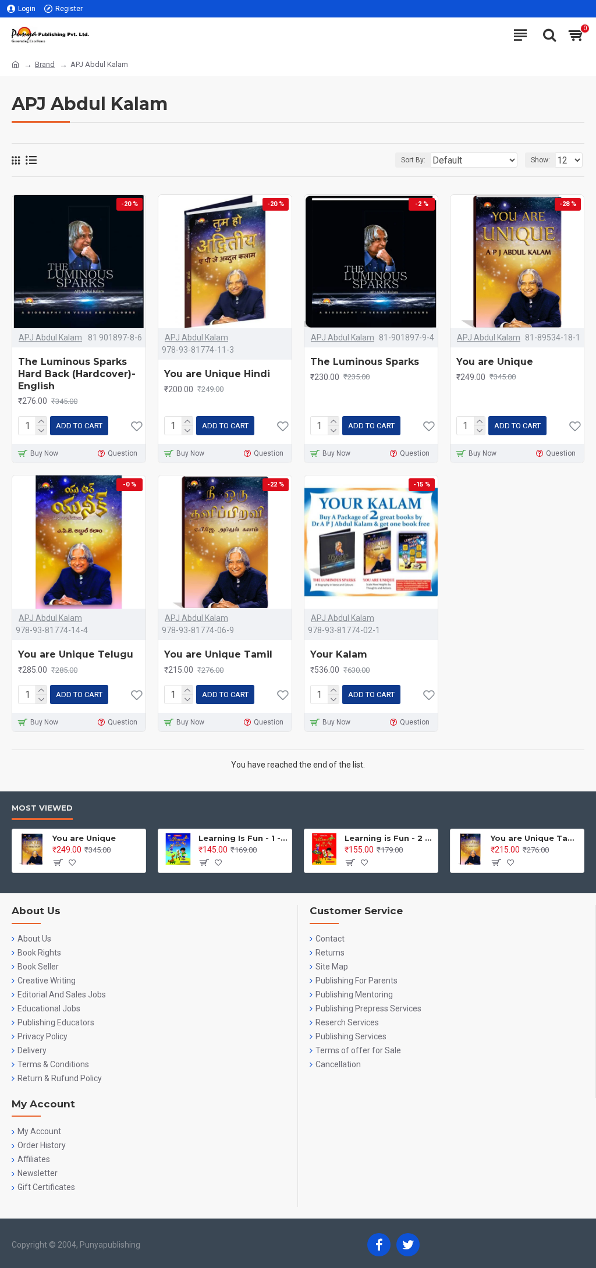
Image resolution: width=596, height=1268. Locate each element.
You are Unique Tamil (218, 654)
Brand (45, 64)
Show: (540, 160)
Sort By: (413, 160)
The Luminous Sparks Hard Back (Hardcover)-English (77, 374)
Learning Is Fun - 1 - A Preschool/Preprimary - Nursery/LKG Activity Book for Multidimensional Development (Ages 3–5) (243, 838)
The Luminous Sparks (364, 361)
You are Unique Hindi (217, 373)
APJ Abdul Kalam (50, 337)
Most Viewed (42, 807)
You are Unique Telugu (75, 654)
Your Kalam (338, 654)
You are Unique (494, 361)
